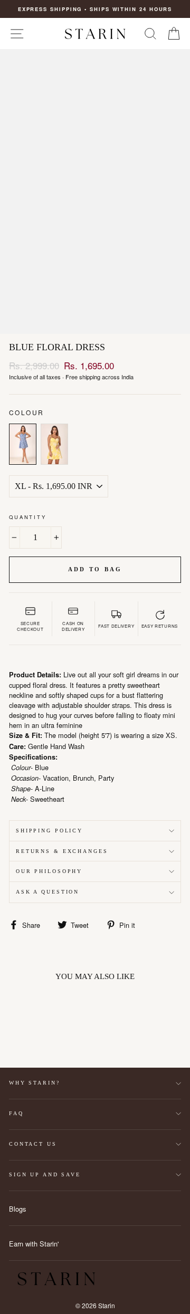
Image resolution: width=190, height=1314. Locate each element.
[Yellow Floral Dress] (54, 444)
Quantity (27, 517)
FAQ (16, 1113)
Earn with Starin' (34, 1244)
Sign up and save (45, 1174)
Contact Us (33, 1144)
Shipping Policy (49, 830)
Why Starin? (34, 1083)
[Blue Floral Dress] (22, 444)
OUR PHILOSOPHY (49, 871)
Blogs (17, 1209)
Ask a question (47, 892)
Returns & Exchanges (62, 851)
